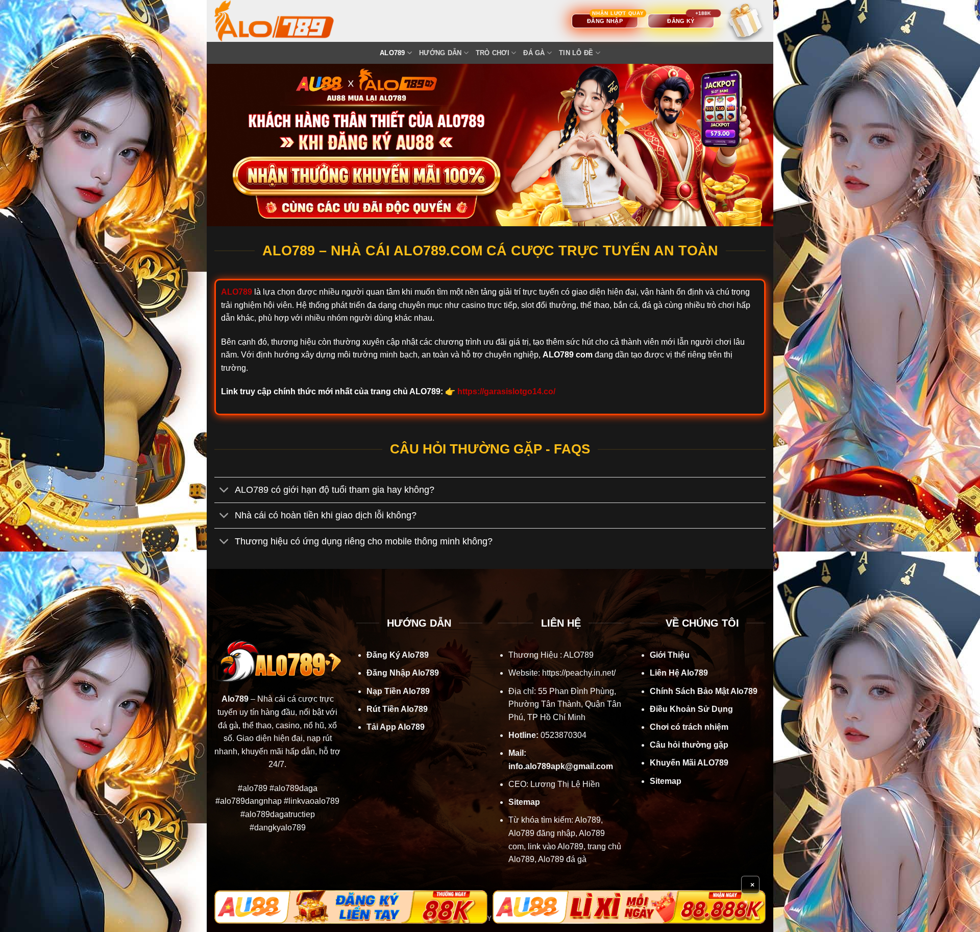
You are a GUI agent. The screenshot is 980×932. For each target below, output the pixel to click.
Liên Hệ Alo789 (679, 672)
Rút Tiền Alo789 (397, 709)
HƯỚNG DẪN (440, 53)
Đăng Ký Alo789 (397, 655)
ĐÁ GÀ (534, 53)
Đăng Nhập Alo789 (402, 672)
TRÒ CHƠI (492, 53)
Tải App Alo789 (395, 727)
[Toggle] (224, 491)
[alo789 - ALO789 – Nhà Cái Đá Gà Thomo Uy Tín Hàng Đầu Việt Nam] (284, 21)
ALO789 (392, 53)
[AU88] (350, 907)
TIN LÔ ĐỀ (576, 53)
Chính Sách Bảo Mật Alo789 (703, 691)
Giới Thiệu (670, 655)
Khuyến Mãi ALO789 (689, 762)
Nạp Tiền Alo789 (398, 691)
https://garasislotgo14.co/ (506, 391)
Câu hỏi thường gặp (689, 744)
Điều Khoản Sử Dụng (691, 709)
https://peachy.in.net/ (579, 672)
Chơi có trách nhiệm (689, 727)
